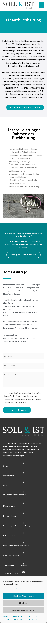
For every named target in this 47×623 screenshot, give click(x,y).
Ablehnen (23, 603)
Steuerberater (8, 476)
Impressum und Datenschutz (14, 495)
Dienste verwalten (22, 589)
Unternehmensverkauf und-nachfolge (17, 546)
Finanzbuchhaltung (10, 506)
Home (5, 466)
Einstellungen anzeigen (23, 610)
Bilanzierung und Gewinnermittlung (16, 526)
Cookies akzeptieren (23, 596)
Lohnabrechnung (9, 516)
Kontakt (6, 485)
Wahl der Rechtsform (11, 555)
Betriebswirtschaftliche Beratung (15, 536)
